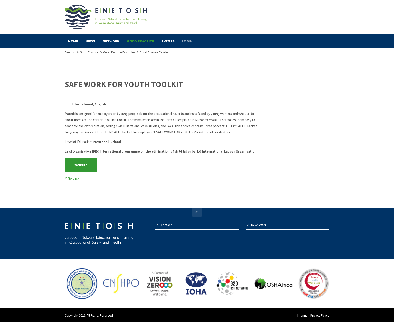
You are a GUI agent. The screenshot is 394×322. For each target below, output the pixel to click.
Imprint (302, 315)
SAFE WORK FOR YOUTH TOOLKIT (124, 84)
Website (80, 165)
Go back (73, 178)
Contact (166, 225)
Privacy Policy (319, 315)
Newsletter (258, 225)
